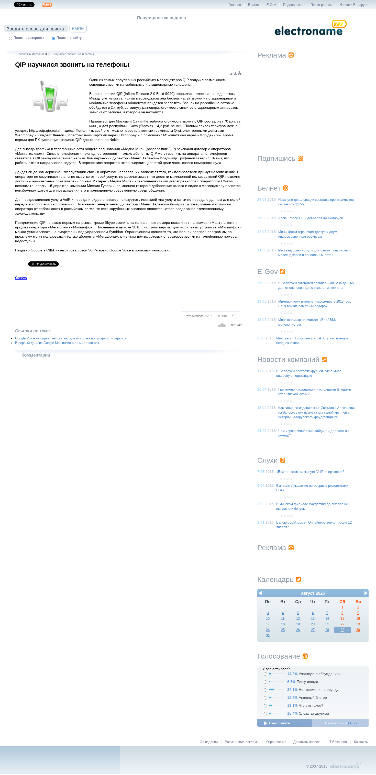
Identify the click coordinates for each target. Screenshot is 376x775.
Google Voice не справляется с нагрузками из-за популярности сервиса (70, 338)
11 (282, 619)
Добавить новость (307, 742)
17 (268, 624)
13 (313, 619)
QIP (239, 324)
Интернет (38, 54)
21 (327, 624)
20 (313, 624)
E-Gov (271, 5)
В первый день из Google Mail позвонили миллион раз (57, 343)
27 (313, 630)
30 (358, 630)
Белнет (253, 5)
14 (327, 619)
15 (342, 619)
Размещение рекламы (242, 742)
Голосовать (279, 723)
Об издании (209, 742)
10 (268, 619)
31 (268, 635)
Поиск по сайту (69, 38)
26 (298, 630)
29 (342, 630)
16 (358, 619)
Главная (234, 5)
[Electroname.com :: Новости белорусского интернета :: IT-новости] (311, 39)
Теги (232, 324)
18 (283, 624)
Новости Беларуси (353, 5)
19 (298, 624)
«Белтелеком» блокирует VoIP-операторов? (310, 472)
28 (327, 630)
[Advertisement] (129, 294)
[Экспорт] (47, 6)
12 (298, 619)
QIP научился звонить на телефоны (71, 54)
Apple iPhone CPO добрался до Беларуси (310, 218)
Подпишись (276, 158)
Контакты (361, 742)
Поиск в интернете (29, 38)
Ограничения (276, 742)
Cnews (21, 278)
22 (342, 624)
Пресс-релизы (321, 5)
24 (268, 630)
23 (358, 624)
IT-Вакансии (337, 742)
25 (283, 630)
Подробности (293, 5)
